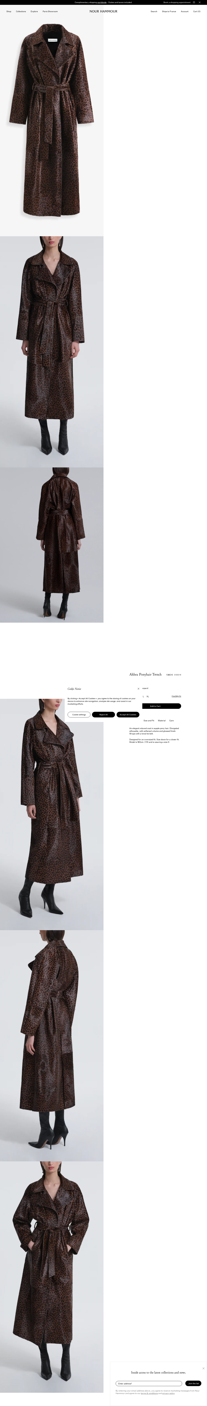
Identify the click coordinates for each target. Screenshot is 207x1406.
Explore (34, 11)
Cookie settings (79, 714)
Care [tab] (171, 720)
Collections (21, 11)
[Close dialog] (203, 1368)
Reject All (103, 714)
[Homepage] (103, 11)
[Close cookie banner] (138, 688)
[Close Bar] (200, 2)
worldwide (102, 2)
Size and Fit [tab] (149, 720)
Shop (8, 11)
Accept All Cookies (128, 714)
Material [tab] (162, 720)
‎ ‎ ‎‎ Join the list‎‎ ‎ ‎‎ (193, 1383)
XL (148, 696)
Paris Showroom (50, 11)
